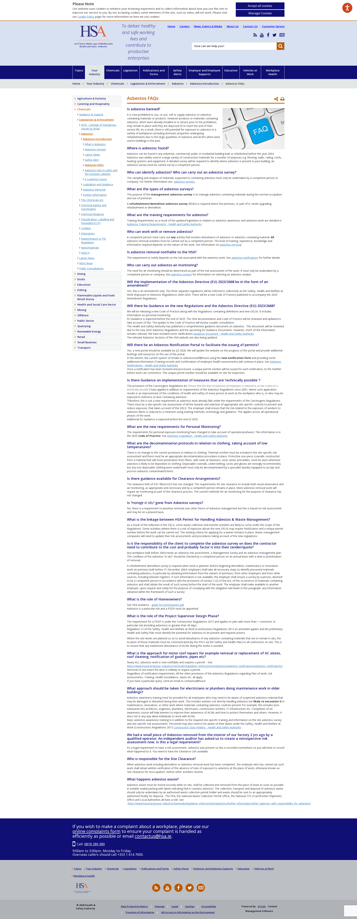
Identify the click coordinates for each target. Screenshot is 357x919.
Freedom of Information (140, 912)
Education (231, 70)
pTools (262, 906)
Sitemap (160, 906)
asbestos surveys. (184, 181)
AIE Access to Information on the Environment (188, 912)
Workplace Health (272, 72)
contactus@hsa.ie (153, 836)
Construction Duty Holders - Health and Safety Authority (207, 727)
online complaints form (96, 831)
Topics (79, 70)
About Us (233, 26)
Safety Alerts (177, 72)
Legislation (130, 70)
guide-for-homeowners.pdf (168, 605)
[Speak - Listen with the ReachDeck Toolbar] (347, 8)
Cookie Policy (86, 16)
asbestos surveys (181, 274)
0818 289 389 (94, 844)
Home (171, 26)
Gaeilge (189, 906)
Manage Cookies (260, 13)
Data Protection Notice (134, 906)
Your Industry (94, 72)
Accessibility (208, 906)
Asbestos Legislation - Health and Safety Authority (197, 436)
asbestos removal (230, 244)
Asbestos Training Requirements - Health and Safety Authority (164, 224)
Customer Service (273, 26)
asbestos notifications (244, 257)
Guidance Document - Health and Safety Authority (224, 333)
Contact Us (250, 26)
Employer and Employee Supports (204, 72)
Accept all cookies (260, 6)
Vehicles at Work (250, 72)
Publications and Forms (154, 72)
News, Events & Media (208, 26)
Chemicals (112, 70)
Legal (174, 906)
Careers (184, 26)
